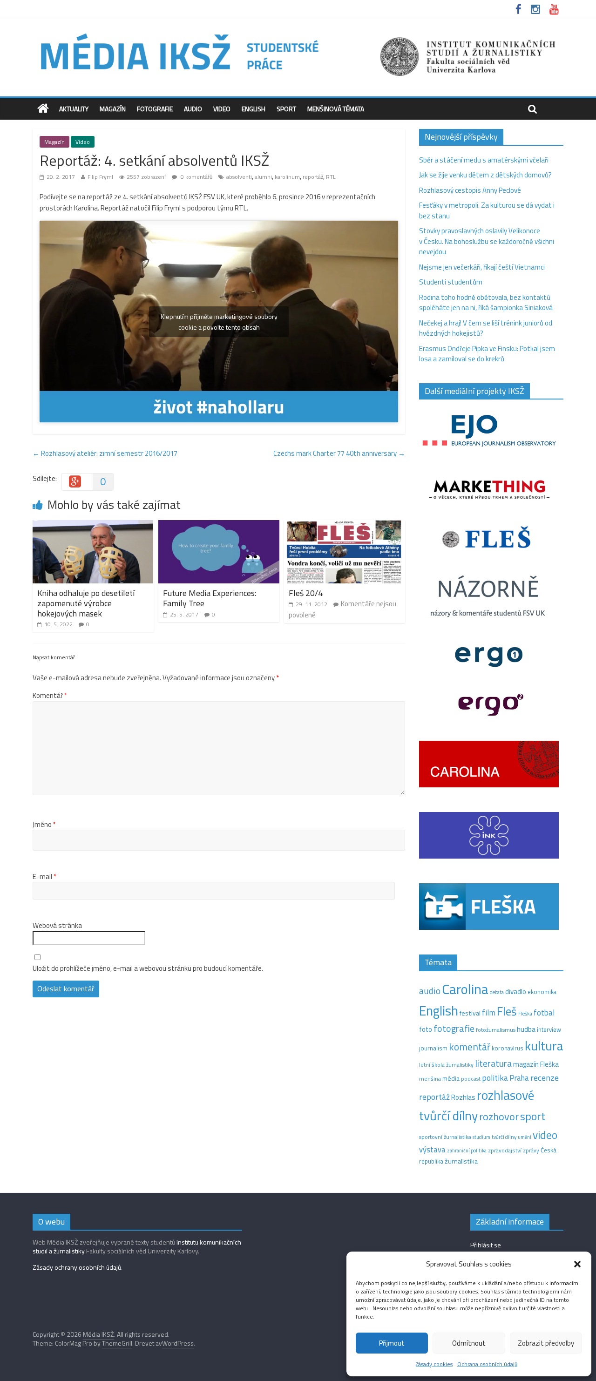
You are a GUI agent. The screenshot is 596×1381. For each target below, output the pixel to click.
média (451, 1078)
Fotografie (155, 109)
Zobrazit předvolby (546, 1343)
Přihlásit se (485, 1245)
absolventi (239, 176)
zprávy (531, 1150)
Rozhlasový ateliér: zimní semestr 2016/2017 (105, 453)
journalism (433, 1048)
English (253, 109)
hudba (526, 1029)
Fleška (525, 1013)
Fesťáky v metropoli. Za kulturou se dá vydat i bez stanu (487, 210)
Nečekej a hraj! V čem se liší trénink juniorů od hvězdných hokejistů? (485, 328)
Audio (193, 109)
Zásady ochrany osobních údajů (77, 1267)
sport (532, 1116)
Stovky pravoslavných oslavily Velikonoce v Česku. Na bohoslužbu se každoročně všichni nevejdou (486, 241)
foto (425, 1029)
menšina (430, 1078)
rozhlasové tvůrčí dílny (476, 1105)
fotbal (544, 1013)
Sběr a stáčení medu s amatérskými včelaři (484, 160)
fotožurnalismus (495, 1029)
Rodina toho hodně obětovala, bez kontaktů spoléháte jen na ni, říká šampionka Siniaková (486, 302)
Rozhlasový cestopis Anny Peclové (470, 190)
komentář (469, 1046)
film (488, 1012)
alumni (263, 176)
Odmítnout (469, 1343)
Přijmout (392, 1343)
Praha (519, 1078)
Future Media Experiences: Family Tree (209, 598)
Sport (286, 109)
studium (481, 1137)
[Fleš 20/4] (344, 525)
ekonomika (542, 991)
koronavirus (507, 1048)
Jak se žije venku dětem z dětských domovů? (485, 174)
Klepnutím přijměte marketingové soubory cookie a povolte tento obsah (219, 321)
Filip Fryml (100, 176)
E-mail (44, 877)
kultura (544, 1046)
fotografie (453, 1028)
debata (497, 992)
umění (524, 1137)
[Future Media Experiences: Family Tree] (218, 525)
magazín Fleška (536, 1064)
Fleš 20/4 (306, 593)
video (545, 1135)
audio (429, 990)
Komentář (50, 695)
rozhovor (499, 1116)
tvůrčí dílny (504, 1137)
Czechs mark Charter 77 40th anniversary (339, 453)
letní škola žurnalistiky (446, 1064)
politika (495, 1077)
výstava (432, 1149)
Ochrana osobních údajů (487, 1364)
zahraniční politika (467, 1150)
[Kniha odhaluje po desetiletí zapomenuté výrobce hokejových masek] (93, 525)
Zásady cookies (434, 1364)
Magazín (113, 109)
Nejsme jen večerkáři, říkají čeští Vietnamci (482, 267)
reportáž (313, 176)
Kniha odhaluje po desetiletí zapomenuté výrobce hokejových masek (86, 603)
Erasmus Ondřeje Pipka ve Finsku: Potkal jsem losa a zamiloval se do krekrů (487, 354)
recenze (544, 1077)
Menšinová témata (335, 109)
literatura (493, 1063)
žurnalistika (461, 1161)
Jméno (44, 824)
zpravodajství (505, 1150)
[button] (577, 1264)
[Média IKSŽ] (298, 32)
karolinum (287, 176)
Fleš (507, 1011)
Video (221, 109)
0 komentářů (195, 176)
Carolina (465, 989)
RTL (331, 176)
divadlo (515, 991)
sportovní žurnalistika (445, 1137)
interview (549, 1029)
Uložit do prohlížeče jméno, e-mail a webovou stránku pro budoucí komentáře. (148, 968)
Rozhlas (463, 1097)
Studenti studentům (450, 282)
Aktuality (73, 109)
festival (470, 1013)
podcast (471, 1079)
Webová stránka (57, 926)
